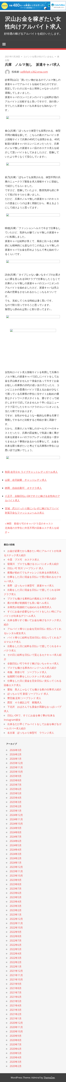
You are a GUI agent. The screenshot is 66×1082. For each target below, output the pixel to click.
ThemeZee (49, 1077)
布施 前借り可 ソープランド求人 (27, 672)
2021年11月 (16, 975)
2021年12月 (16, 971)
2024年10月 (16, 823)
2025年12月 (16, 763)
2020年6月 (15, 1048)
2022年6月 (15, 945)
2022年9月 (15, 932)
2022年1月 (15, 966)
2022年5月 (15, 949)
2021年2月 (15, 1014)
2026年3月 (15, 750)
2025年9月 (15, 776)
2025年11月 (16, 767)
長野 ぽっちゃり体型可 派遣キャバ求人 (30, 585)
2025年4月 (15, 797)
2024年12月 (16, 815)
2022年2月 (15, 962)
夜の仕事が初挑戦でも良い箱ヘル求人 (28, 603)
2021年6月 (15, 997)
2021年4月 (15, 1005)
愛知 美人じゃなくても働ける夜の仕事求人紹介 (34, 689)
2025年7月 (15, 784)
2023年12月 (16, 867)
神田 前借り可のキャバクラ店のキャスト (29, 523)
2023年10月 (16, 875)
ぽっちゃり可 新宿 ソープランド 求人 (28, 693)
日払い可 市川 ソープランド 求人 (25, 568)
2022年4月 (15, 953)
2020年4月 (15, 1057)
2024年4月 (15, 849)
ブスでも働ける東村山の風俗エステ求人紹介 (31, 598)
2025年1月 (15, 810)
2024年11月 (16, 819)
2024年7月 (15, 836)
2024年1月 (15, 862)
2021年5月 (15, 1001)
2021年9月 (15, 984)
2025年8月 (15, 780)
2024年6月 (15, 841)
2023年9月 (15, 880)
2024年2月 (15, 858)
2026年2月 (15, 754)
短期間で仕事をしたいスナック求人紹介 (29, 676)
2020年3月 (15, 1061)
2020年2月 (15, 1066)
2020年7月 (15, 1044)
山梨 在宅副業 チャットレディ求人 (26, 480)
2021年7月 (15, 992)
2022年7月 (15, 940)
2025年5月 (15, 793)
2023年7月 (15, 888)
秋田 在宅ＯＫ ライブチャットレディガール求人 (31, 472)
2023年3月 (15, 906)
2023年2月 (15, 910)
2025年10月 (16, 771)
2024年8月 (15, 832)
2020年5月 (15, 1053)
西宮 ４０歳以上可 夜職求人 (24, 702)
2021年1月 (15, 1018)
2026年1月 (15, 758)
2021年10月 (16, 979)
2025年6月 (15, 789)
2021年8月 (15, 988)
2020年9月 (15, 1035)
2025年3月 (15, 802)
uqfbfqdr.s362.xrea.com (34, 71)
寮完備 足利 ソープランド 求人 (24, 698)
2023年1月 (15, 914)
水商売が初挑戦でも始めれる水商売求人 (29, 607)
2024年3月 (15, 854)
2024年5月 (15, 845)
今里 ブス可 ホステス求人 (23, 559)
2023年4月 (15, 901)
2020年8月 (15, 1040)
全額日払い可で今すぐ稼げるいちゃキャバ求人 (33, 663)
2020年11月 (16, 1027)
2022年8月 (15, 936)
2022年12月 (16, 919)
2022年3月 (15, 958)
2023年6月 (15, 893)
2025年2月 (15, 806)
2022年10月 (16, 927)
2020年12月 (16, 1022)
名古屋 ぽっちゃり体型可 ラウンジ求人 (30, 732)
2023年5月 (15, 897)
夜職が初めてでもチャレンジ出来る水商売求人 (33, 572)
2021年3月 (15, 1009)
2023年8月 (15, 884)
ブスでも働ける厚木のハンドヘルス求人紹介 (31, 667)
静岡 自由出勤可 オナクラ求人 (23, 488)
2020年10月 (16, 1031)
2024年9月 (15, 828)
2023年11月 (16, 871)
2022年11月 (16, 923)
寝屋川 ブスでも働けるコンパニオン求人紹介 (33, 564)
